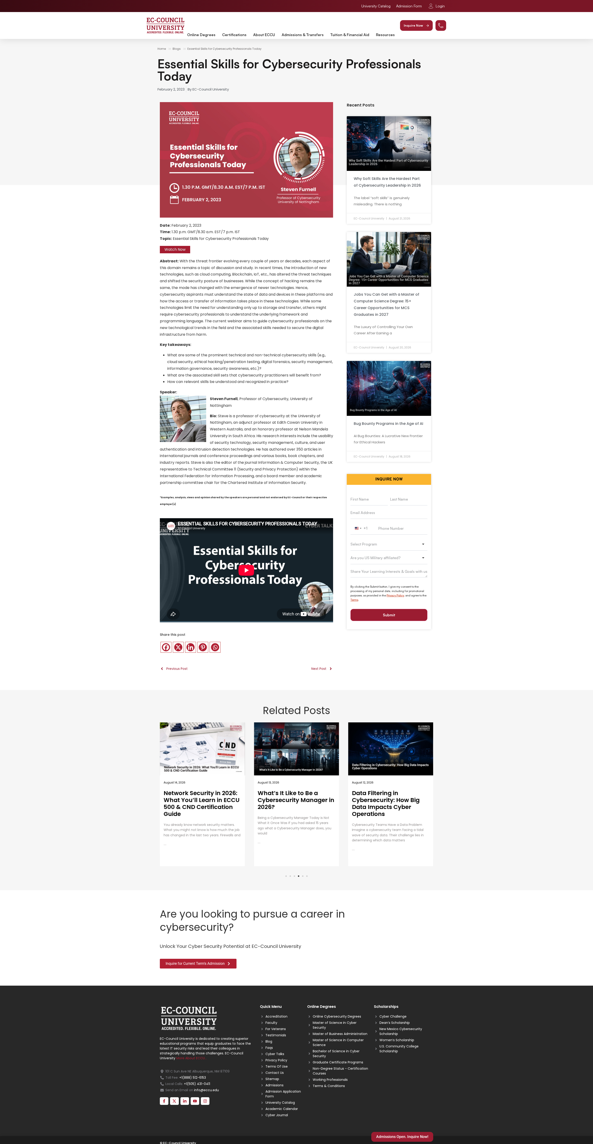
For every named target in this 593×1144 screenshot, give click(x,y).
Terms (354, 600)
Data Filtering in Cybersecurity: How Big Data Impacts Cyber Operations (386, 803)
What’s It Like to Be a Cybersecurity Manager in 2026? (296, 800)
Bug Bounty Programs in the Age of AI (388, 423)
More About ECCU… (191, 1058)
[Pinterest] (202, 647)
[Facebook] (166, 647)
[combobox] (360, 529)
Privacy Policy (395, 595)
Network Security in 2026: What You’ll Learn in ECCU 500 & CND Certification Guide (202, 803)
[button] (416, 25)
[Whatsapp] (215, 647)
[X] (178, 647)
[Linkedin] (190, 647)
